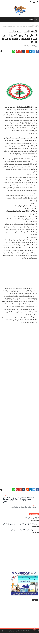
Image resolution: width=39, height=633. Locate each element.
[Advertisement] (19, 68)
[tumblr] (23, 51)
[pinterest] (17, 51)
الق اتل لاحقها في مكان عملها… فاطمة (30, 518)
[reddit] (27, 51)
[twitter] (33, 51)
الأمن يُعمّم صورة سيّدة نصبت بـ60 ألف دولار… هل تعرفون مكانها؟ (25, 530)
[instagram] (30, 2)
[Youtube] (34, 2)
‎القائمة (31, 19)
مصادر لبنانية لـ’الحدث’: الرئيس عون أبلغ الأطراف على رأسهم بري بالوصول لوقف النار (21, 524)
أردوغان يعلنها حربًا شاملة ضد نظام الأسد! (23, 506)
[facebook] (37, 51)
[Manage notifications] (34, 629)
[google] (20, 51)
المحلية (33, 25)
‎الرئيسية (37, 25)
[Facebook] (37, 2)
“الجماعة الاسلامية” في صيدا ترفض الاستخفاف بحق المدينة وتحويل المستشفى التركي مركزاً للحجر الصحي (18, 498)
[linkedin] (30, 51)
